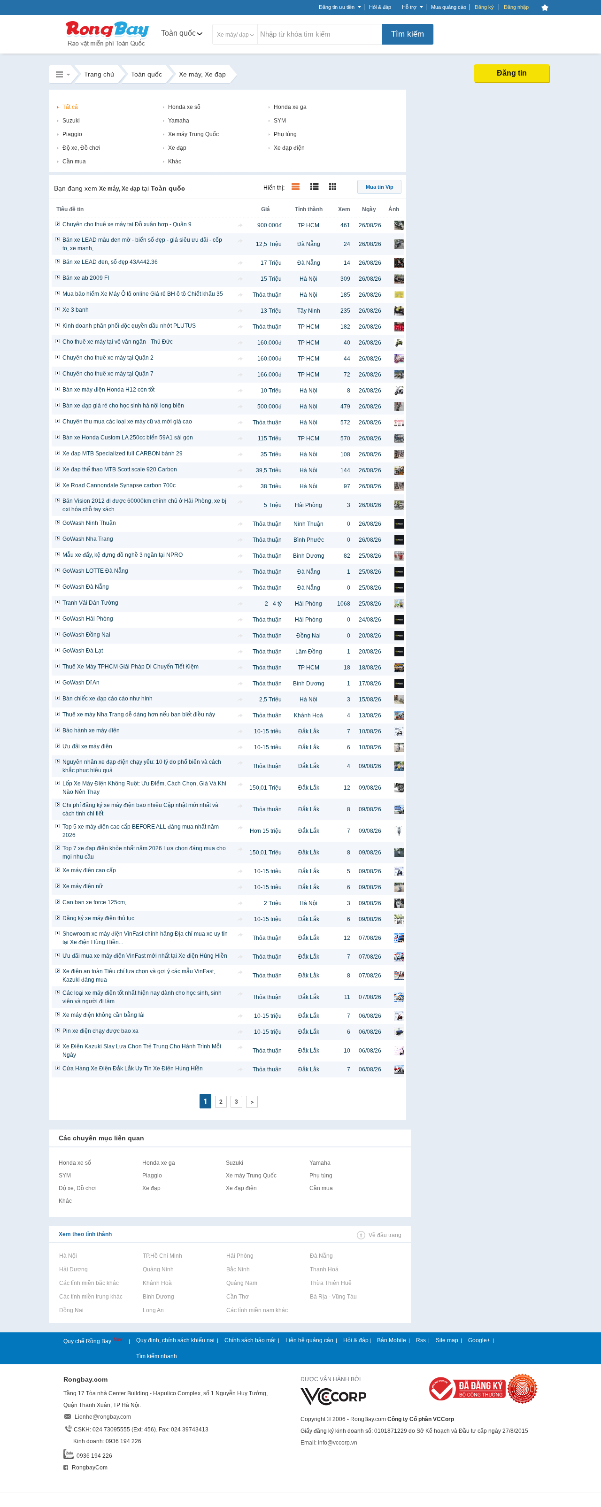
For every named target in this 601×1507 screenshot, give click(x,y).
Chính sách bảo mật (250, 1340)
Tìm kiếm (407, 34)
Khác (174, 161)
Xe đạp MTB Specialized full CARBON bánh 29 (122, 453)
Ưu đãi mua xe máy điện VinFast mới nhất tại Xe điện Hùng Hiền (144, 956)
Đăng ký (484, 7)
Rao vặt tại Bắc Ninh (238, 1269)
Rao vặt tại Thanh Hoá (324, 1269)
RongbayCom (89, 1467)
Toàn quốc (178, 33)
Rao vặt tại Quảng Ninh (158, 1269)
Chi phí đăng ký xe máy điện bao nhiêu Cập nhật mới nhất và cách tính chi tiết (140, 809)
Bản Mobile (391, 1340)
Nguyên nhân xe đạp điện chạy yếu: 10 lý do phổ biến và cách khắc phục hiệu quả (141, 766)
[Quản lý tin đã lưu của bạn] (545, 7)
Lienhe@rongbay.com (103, 1417)
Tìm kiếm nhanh (156, 1356)
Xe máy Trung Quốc (193, 134)
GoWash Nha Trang (87, 539)
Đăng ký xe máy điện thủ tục (98, 918)
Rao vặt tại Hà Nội (68, 1256)
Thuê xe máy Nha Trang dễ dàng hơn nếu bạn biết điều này (138, 714)
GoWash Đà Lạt (82, 650)
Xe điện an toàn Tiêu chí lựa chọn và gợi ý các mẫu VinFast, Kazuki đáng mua (138, 975)
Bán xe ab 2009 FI (85, 278)
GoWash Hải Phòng (87, 618)
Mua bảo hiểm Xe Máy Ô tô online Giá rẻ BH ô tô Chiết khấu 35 (142, 294)
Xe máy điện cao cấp (89, 870)
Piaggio (72, 134)
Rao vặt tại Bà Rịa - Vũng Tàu (333, 1296)
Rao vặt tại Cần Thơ (237, 1296)
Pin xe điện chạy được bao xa (100, 1031)
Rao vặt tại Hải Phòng (240, 1256)
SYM (280, 120)
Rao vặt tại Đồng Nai (71, 1310)
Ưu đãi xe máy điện (87, 746)
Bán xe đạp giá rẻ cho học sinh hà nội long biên (123, 405)
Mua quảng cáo (448, 7)
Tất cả (70, 107)
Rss (421, 1340)
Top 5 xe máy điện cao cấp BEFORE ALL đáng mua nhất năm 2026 (140, 830)
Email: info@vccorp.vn (328, 1442)
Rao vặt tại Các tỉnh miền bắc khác (89, 1283)
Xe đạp (177, 148)
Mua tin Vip (379, 187)
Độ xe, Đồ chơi (81, 148)
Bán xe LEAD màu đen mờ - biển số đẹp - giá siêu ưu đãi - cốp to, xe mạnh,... (142, 244)
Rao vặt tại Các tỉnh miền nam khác (257, 1310)
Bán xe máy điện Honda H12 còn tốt (108, 389)
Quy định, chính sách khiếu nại (175, 1340)
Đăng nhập (516, 7)
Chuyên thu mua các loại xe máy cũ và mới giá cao (127, 421)
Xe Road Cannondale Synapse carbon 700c (119, 485)
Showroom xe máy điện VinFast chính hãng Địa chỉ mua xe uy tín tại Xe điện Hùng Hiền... (145, 938)
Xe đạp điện (289, 148)
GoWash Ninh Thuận (89, 523)
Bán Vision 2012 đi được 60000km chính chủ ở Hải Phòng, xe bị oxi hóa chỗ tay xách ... (144, 505)
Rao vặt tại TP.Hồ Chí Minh (162, 1256)
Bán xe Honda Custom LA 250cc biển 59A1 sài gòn (127, 437)
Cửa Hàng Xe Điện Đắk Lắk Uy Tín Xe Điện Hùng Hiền (132, 1068)
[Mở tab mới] (240, 225)
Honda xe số (184, 107)
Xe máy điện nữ (82, 886)
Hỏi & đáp (356, 1340)
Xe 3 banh (75, 310)
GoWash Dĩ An (81, 682)
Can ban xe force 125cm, (94, 902)
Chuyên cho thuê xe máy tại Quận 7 (108, 373)
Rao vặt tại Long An (153, 1310)
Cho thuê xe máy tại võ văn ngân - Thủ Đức (117, 341)
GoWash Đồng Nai (86, 634)
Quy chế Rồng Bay (88, 1341)
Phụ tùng (285, 134)
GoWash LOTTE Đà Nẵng (95, 571)
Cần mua (74, 161)
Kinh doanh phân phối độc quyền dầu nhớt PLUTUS (129, 326)
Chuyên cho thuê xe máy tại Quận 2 (108, 357)
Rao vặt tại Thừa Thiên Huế (330, 1283)
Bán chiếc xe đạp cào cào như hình (107, 698)
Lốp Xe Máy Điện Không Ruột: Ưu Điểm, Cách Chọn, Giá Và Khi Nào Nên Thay (144, 787)
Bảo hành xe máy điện (91, 730)
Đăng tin (512, 73)
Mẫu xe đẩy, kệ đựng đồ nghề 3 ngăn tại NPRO (122, 555)
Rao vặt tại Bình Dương (158, 1296)
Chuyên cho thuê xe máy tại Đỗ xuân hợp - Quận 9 (127, 224)
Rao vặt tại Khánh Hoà (157, 1283)
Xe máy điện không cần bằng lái (103, 1015)
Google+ (479, 1340)
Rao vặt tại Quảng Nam (241, 1283)
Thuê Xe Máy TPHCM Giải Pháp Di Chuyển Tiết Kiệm (130, 666)
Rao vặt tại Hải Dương (73, 1269)
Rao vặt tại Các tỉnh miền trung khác (91, 1296)
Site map (447, 1340)
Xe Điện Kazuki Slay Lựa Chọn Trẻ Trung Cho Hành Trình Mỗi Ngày (141, 1050)
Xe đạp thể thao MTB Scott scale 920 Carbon (119, 469)
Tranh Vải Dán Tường (90, 603)
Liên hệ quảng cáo (309, 1340)
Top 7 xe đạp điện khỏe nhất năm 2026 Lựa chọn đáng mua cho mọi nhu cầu (144, 852)
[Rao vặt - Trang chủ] (107, 48)
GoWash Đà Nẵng (85, 587)
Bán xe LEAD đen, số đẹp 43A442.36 (110, 262)
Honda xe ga (290, 107)
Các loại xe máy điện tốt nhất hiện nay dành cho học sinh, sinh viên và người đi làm (142, 997)
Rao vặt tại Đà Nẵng (321, 1256)
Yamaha (178, 120)
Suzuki (71, 120)
